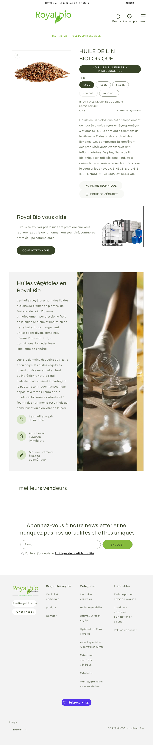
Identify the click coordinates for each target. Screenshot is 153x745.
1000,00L (109, 93)
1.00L (86, 84)
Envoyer (117, 544)
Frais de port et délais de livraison (125, 597)
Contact (51, 615)
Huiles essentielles (91, 607)
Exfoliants (86, 673)
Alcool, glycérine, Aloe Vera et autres (91, 644)
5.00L (103, 84)
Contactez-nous (36, 250)
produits (51, 607)
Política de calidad (125, 630)
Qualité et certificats (52, 597)
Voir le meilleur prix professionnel (110, 69)
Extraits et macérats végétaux (86, 660)
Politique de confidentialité (74, 553)
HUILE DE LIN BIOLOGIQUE (86, 36)
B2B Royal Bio (59, 36)
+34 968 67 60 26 (24, 611)
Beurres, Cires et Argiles (90, 618)
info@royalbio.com (24, 603)
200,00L (90, 94)
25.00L (120, 84)
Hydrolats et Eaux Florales (91, 631)
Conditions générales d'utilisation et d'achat (123, 614)
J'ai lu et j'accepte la (59, 553)
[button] (113, 17)
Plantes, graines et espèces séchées (91, 684)
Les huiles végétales (86, 597)
